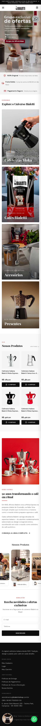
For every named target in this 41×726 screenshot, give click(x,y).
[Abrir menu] (3, 8)
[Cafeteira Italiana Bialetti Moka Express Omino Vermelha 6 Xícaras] (30, 397)
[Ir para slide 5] (24, 69)
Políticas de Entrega (9, 679)
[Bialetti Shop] (20, 7)
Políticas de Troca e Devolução (13, 685)
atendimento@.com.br (15, 697)
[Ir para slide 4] (21, 69)
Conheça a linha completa (15, 533)
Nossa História (7, 688)
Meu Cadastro (7, 663)
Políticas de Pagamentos (11, 682)
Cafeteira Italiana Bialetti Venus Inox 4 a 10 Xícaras (29, 373)
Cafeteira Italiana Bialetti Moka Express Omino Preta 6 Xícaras (10, 411)
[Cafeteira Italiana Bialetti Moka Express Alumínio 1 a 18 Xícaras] (11, 360)
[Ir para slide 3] (18, 69)
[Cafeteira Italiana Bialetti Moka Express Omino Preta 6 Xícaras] (11, 397)
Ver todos (33, 346)
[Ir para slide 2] (16, 69)
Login (4, 666)
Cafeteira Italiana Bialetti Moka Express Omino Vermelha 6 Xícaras (29, 412)
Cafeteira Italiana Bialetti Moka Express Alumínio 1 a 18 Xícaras (10, 373)
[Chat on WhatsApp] (34, 719)
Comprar (12, 385)
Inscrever (20, 633)
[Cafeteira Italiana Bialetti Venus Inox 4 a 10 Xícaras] (30, 360)
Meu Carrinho (7, 669)
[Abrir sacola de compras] (37, 8)
